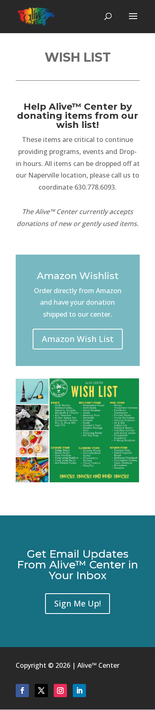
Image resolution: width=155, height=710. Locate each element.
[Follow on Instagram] (60, 690)
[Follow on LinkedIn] (79, 690)
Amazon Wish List (78, 338)
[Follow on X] (41, 690)
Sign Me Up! (77, 603)
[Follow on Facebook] (22, 690)
